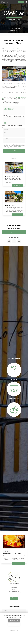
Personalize (14, 628)
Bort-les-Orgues (7, 118)
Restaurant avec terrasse (11, 176)
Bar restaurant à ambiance (8, 109)
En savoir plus (17, 185)
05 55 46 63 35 (14, 27)
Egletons (5, 120)
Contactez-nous (14, 30)
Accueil (2, 33)
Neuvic (5, 122)
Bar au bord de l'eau (7, 107)
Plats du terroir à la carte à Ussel (12, 553)
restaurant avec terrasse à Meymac (14, 98)
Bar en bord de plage (10, 205)
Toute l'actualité (18, 563)
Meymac (10, 33)
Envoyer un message (14, 232)
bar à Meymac (9, 91)
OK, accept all (14, 620)
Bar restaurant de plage (8, 111)
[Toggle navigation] (26, 2)
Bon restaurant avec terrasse (9, 113)
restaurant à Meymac (17, 48)
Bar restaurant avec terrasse (9, 110)
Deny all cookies (14, 624)
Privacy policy (14, 630)
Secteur (6, 33)
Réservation (21, 1)
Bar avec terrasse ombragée (9, 108)
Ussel (5, 123)
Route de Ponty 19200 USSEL (14, 28)
